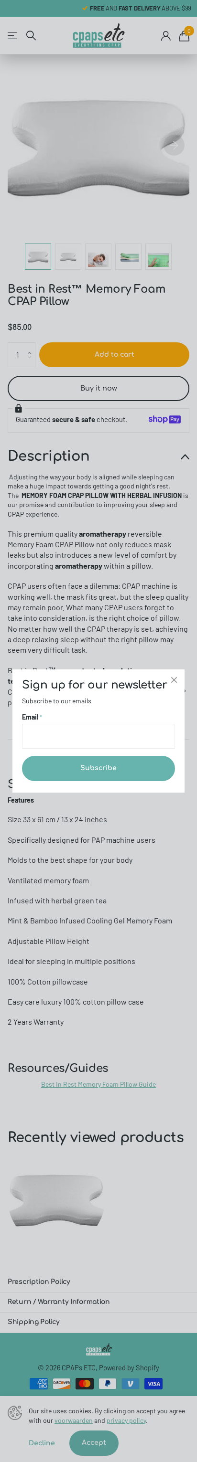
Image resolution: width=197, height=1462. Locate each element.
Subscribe (98, 768)
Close (174, 679)
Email (32, 717)
